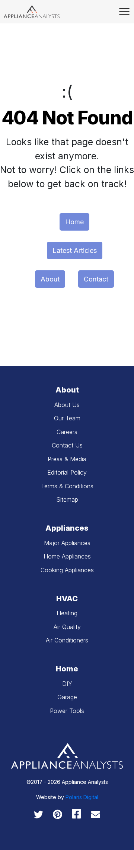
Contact (96, 279)
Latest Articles (74, 250)
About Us (67, 404)
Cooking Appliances (67, 570)
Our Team (67, 418)
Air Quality (67, 627)
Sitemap (67, 499)
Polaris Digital (82, 797)
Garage (67, 697)
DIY (67, 683)
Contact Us (67, 445)
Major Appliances (67, 543)
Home (74, 222)
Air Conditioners (67, 640)
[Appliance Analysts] (32, 11)
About (50, 279)
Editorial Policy (67, 472)
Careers (67, 432)
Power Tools (67, 710)
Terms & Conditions (67, 486)
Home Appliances (67, 556)
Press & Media (67, 459)
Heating (67, 613)
